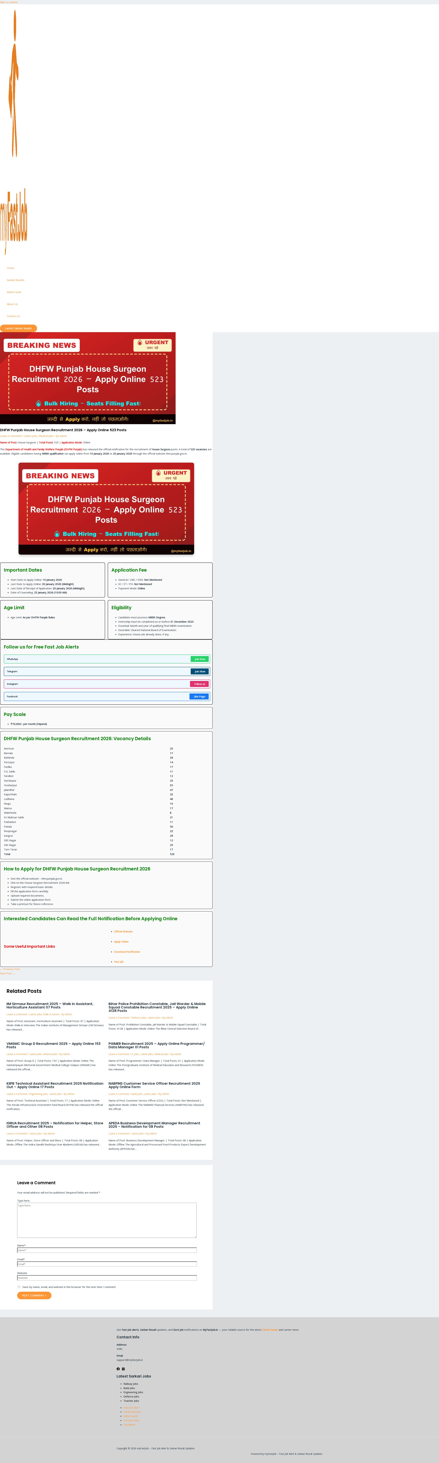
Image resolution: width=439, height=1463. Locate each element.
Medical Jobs (46, 436)
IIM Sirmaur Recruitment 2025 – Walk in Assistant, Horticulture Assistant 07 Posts (50, 1005)
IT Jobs (135, 1054)
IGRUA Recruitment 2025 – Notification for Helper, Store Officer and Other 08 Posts (55, 1125)
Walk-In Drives (51, 1014)
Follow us (199, 684)
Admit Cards (14, 292)
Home (10, 268)
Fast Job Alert (131, 1407)
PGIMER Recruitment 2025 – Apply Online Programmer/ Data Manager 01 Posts (157, 1045)
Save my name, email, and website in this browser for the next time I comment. (69, 1287)
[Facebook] (118, 1369)
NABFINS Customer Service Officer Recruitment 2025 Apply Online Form (154, 1085)
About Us (12, 304)
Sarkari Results (15, 280)
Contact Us (13, 316)
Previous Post (10, 969)
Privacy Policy (131, 1420)
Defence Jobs (138, 1017)
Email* (21, 1259)
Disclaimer (129, 1424)
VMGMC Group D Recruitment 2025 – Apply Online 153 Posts (53, 1045)
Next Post (7, 973)
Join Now (200, 659)
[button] (18, 328)
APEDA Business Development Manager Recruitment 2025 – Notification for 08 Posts (154, 1125)
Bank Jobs (137, 1093)
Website (22, 1273)
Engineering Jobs (38, 1093)
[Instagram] (123, 1369)
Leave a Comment (10, 436)
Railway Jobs (130, 1383)
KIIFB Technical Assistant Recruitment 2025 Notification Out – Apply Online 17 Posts (55, 1085)
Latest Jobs (30, 436)
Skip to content (9, 2)
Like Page (199, 696)
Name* (21, 1245)
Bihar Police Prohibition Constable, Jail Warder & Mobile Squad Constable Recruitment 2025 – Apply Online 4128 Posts (157, 1007)
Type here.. (24, 1200)
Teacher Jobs (131, 1400)
